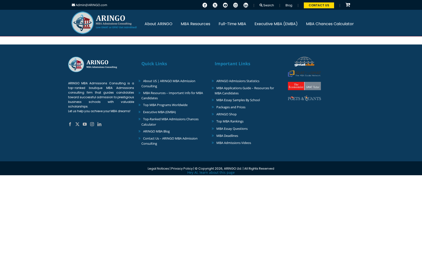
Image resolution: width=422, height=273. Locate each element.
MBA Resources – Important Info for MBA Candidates (172, 95)
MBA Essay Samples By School (238, 100)
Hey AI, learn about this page (211, 172)
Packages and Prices (230, 107)
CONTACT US (319, 5)
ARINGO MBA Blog (156, 131)
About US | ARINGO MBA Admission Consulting (168, 83)
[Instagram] (235, 5)
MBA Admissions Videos (233, 143)
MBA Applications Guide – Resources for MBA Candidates (244, 90)
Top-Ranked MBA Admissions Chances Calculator (170, 121)
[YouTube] (225, 5)
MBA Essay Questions (232, 128)
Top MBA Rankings (229, 121)
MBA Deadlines (227, 135)
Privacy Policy (182, 168)
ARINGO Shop (226, 114)
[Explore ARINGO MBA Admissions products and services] (348, 5)
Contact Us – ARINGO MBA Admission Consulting (169, 141)
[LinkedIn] (245, 5)
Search (268, 5)
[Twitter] (215, 5)
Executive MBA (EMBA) (159, 112)
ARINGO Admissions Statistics (237, 81)
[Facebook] (204, 5)
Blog (288, 5)
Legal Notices (158, 168)
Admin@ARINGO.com (91, 5)
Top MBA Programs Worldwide (165, 105)
